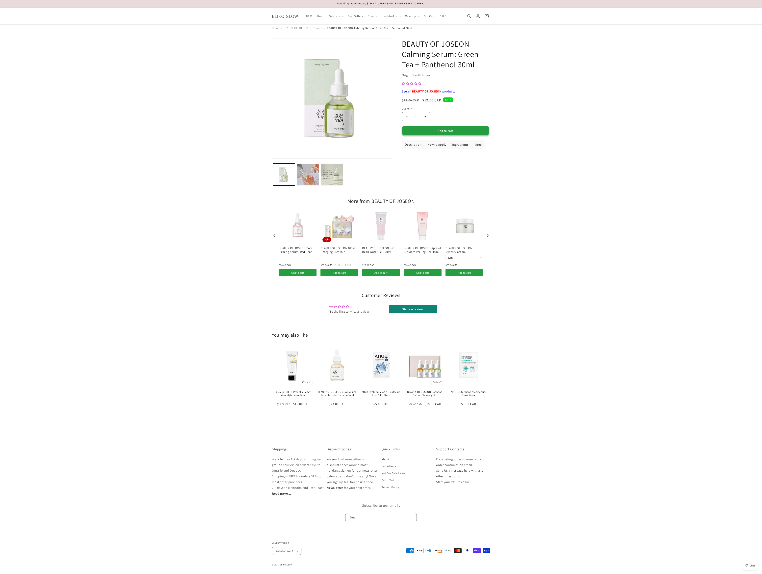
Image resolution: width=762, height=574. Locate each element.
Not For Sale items (393, 473)
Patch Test (387, 480)
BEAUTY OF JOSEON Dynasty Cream (458, 250)
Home (275, 28)
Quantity (407, 108)
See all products (428, 91)
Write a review (412, 309)
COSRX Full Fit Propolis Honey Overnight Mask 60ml (293, 393)
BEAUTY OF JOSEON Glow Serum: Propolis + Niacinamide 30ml (337, 393)
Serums (318, 28)
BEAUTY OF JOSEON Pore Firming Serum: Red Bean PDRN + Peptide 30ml (296, 250)
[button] (336, 16)
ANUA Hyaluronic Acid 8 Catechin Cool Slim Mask (381, 393)
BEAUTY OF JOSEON (296, 28)
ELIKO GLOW (286, 564)
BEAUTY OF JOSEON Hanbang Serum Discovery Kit (424, 393)
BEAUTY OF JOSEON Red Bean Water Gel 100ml (378, 250)
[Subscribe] (412, 517)
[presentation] (274, 235)
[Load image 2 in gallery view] (308, 175)
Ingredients (388, 466)
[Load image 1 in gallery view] (284, 175)
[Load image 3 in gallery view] (332, 175)
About (385, 459)
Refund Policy (390, 487)
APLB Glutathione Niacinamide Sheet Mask (469, 393)
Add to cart (297, 272)
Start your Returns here (452, 482)
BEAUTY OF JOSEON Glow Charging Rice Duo (337, 250)
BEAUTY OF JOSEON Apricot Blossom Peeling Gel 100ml (422, 250)
